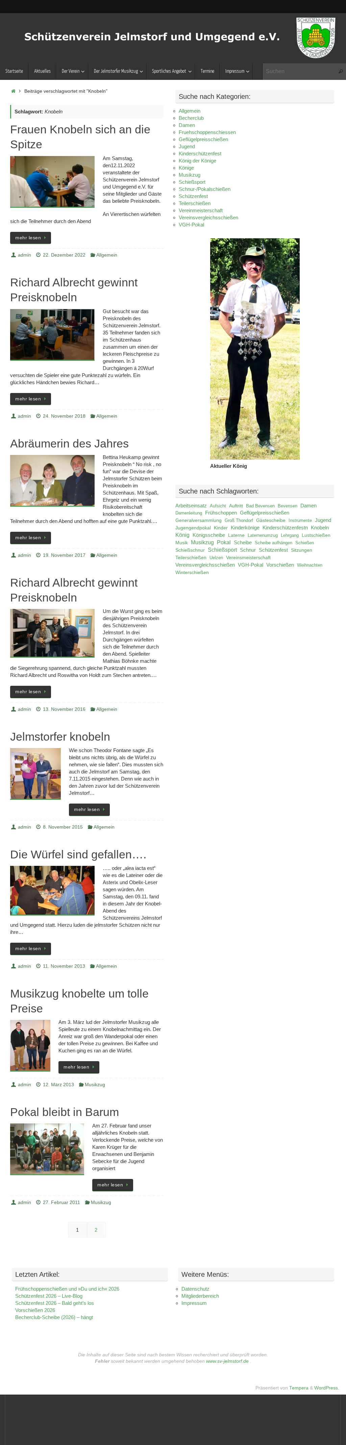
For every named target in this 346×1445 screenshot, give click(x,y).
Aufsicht (218, 505)
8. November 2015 (63, 827)
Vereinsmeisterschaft (248, 557)
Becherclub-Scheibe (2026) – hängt (54, 1317)
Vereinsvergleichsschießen (208, 217)
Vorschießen (280, 565)
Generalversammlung (198, 520)
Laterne (236, 535)
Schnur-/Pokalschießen (204, 189)
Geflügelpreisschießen (203, 139)
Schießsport (192, 182)
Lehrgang (290, 535)
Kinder (221, 527)
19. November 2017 (64, 555)
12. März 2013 (58, 1084)
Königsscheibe (209, 535)
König (182, 535)
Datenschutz (195, 1289)
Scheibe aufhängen (273, 542)
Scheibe (243, 542)
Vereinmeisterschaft (201, 210)
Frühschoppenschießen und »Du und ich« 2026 (67, 1289)
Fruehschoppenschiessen (207, 132)
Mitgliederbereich (200, 1296)
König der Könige (197, 160)
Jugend (187, 146)
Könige (186, 168)
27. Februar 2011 (61, 1202)
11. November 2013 (64, 966)
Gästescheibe (271, 520)
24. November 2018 (64, 416)
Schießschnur (190, 550)
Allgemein (106, 255)
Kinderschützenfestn (285, 527)
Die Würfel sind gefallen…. (78, 854)
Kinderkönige (245, 527)
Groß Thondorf (239, 520)
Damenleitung (188, 513)
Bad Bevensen (260, 505)
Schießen (304, 542)
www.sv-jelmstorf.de (227, 1361)
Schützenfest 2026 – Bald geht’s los (54, 1303)
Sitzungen (301, 550)
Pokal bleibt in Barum (64, 1111)
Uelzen (216, 557)
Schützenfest (193, 196)
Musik (181, 542)
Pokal (224, 542)
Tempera (298, 1388)
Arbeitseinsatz (191, 505)
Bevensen (287, 505)
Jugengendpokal (193, 527)
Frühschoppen (221, 513)
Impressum (194, 1303)
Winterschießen (192, 572)
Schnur (248, 550)
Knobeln (320, 527)
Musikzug (95, 1084)
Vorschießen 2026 (35, 1310)
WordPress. (326, 1388)
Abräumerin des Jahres (69, 443)
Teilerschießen (195, 203)
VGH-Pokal (191, 224)
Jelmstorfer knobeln (60, 736)
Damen (187, 125)
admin (24, 255)
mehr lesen (28, 237)
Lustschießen (316, 535)
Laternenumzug (263, 535)
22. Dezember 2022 (64, 255)
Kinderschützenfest (200, 153)
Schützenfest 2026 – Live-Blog (48, 1296)
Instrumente (300, 520)
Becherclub (191, 118)
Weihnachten (309, 565)
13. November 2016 (64, 709)
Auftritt (236, 505)
